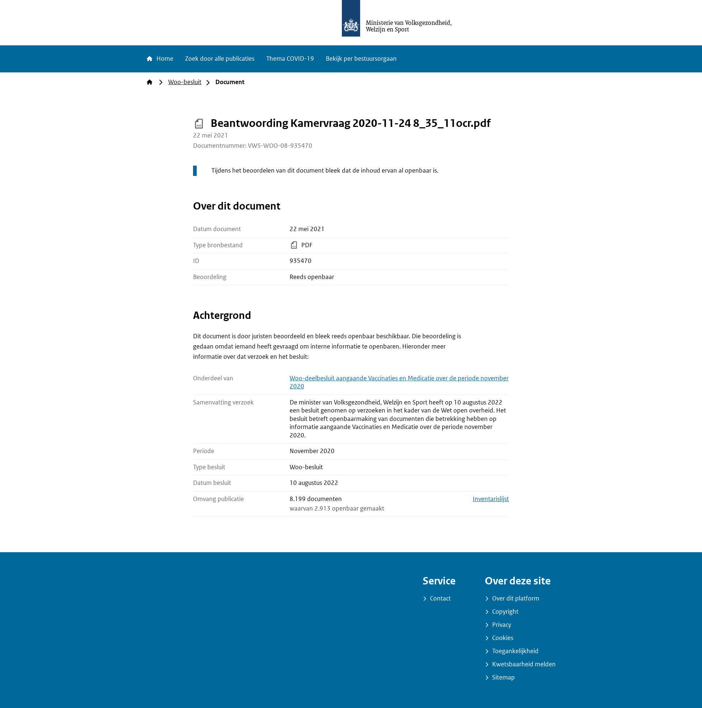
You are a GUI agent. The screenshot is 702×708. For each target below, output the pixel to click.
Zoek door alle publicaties (219, 59)
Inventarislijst (491, 499)
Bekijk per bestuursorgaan (361, 59)
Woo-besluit (184, 82)
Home (164, 59)
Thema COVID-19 (290, 59)
